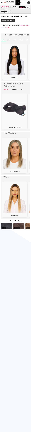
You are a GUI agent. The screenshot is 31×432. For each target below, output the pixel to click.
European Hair (14, 89)
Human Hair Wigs (14, 215)
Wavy (22, 89)
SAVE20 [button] (22, 7)
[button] (6, 226)
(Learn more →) (4, 11)
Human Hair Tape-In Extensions (14, 127)
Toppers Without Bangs (14, 171)
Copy (28, 7)
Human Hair (6, 89)
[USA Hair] (10, 2)
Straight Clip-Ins (14, 77)
